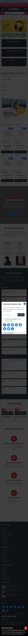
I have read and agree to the (13, 320)
